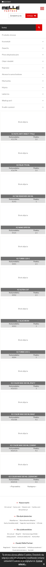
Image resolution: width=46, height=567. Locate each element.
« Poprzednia (15, 486)
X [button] (44, 564)
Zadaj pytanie (11, 537)
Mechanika (6, 81)
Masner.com (26, 507)
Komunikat (35, 537)
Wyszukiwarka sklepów (27, 520)
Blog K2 (18, 534)
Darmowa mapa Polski (30, 534)
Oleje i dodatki (7, 61)
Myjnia (4, 87)
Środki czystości (8, 107)
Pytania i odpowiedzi (19, 547)
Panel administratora (19, 550)
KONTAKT (7, 2)
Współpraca (14, 520)
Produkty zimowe (9, 35)
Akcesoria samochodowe (12, 74)
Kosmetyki (6, 41)
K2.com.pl (7, 507)
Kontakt (30, 550)
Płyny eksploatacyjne (10, 55)
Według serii (7, 100)
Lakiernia (5, 94)
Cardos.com (36, 507)
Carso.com (16, 507)
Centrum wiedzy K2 (23, 537)
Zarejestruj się (15, 16)
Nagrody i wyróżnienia (27, 523)
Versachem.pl (23, 510)
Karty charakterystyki (11, 523)
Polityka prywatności (34, 547)
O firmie (39, 523)
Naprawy (5, 68)
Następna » (31, 486)
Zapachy (5, 48)
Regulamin (6, 547)
